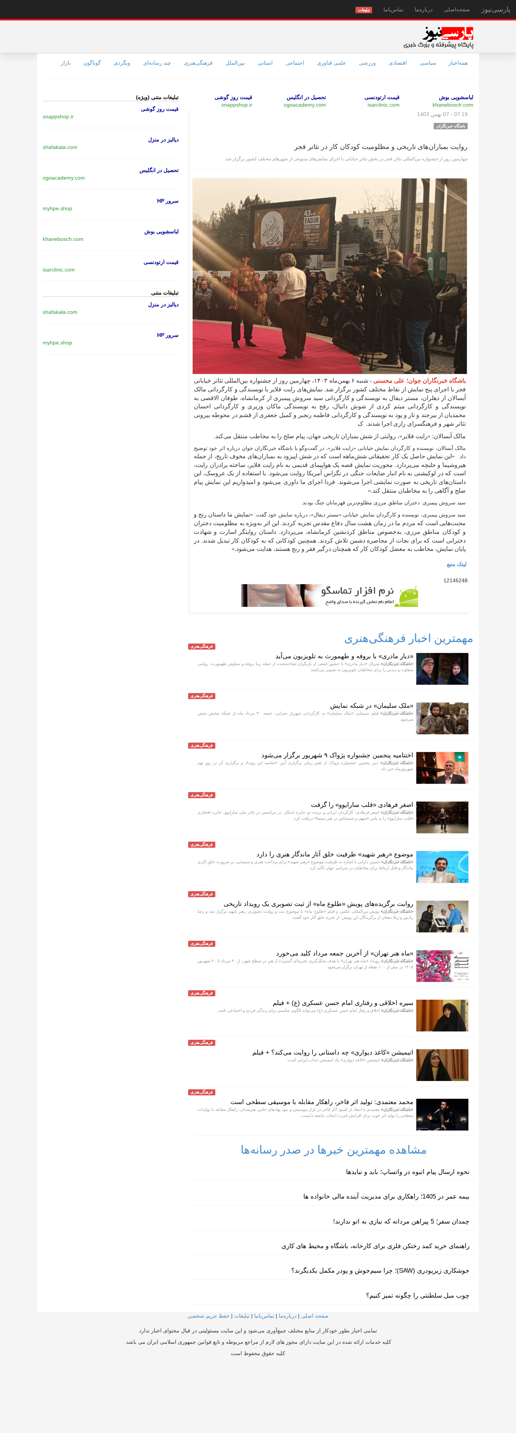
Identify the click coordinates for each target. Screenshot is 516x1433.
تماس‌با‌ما (393, 9)
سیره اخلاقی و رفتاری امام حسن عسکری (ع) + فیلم (343, 1003)
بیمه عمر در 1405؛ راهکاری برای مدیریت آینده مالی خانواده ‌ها (386, 1196)
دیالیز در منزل (163, 139)
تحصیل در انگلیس (306, 97)
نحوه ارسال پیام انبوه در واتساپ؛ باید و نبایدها (408, 1172)
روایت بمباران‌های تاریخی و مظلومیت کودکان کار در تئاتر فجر (381, 146)
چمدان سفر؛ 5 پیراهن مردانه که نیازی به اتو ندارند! (401, 1221)
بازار (66, 63)
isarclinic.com (384, 105)
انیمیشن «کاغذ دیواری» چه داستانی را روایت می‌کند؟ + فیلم (332, 1052)
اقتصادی (398, 63)
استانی (265, 63)
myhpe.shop (57, 208)
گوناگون (92, 63)
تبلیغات (242, 1316)
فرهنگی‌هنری (198, 63)
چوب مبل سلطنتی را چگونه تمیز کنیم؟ (418, 1295)
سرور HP (168, 201)
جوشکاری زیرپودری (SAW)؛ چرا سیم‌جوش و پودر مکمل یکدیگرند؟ (380, 1270)
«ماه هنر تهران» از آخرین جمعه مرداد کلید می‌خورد (344, 953)
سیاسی (428, 63)
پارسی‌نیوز (495, 9)
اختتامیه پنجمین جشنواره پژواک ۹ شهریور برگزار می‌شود (337, 755)
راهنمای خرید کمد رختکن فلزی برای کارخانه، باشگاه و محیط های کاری (375, 1246)
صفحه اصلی (315, 1316)
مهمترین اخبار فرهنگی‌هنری (408, 638)
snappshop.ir (236, 105)
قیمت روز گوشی (233, 97)
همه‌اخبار (458, 63)
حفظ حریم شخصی (208, 1316)
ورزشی (367, 63)
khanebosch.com (453, 105)
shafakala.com (60, 147)
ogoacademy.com (305, 105)
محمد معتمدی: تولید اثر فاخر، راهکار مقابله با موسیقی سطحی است (321, 1102)
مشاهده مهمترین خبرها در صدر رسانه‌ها (334, 1149)
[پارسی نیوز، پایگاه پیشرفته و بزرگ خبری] (438, 37)
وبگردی (122, 63)
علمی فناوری (331, 63)
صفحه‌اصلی (457, 9)
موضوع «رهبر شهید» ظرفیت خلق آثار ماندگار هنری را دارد (334, 854)
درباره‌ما (424, 9)
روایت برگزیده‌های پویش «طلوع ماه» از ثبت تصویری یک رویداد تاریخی (318, 903)
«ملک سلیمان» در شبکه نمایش (371, 705)
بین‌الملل (235, 63)
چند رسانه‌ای (157, 63)
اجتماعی (295, 63)
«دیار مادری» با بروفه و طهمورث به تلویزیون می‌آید (344, 656)
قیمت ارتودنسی (382, 97)
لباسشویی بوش (456, 97)
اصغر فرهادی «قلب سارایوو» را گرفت (362, 804)
